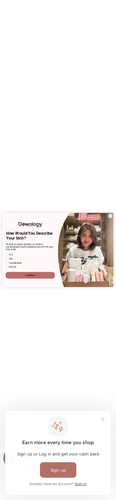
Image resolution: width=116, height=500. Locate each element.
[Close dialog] (110, 216)
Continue (30, 275)
